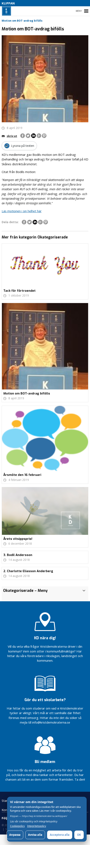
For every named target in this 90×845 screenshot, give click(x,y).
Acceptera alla (59, 835)
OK (79, 835)
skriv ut (12, 136)
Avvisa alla (35, 835)
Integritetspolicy (36, 826)
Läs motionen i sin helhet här (22, 211)
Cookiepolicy (17, 826)
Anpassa (15, 835)
